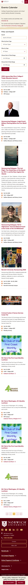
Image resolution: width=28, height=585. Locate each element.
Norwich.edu (5, 551)
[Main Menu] (26, 2)
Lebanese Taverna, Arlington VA (12, 418)
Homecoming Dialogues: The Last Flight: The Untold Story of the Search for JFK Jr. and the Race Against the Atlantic (13, 171)
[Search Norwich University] (22, 2)
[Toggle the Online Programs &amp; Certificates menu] (21, 560)
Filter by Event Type (6, 41)
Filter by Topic (5, 48)
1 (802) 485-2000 (8, 537)
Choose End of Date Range (8, 62)
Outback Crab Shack (9, 373)
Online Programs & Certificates (10, 560)
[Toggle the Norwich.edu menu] (10, 550)
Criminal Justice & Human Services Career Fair (12, 314)
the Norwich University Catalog (12, 25)
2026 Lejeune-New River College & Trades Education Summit (12, 77)
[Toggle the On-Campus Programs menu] (15, 555)
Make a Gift (14, 545)
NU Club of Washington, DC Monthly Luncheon (13, 402)
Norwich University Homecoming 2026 (13, 270)
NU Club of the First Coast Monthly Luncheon (12, 359)
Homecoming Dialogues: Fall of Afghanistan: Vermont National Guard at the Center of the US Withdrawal (13, 226)
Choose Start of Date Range (8, 55)
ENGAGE (3, 20)
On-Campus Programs (7, 555)
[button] (9, 582)
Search (3, 34)
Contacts (14, 541)
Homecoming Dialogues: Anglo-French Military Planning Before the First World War (13, 123)
